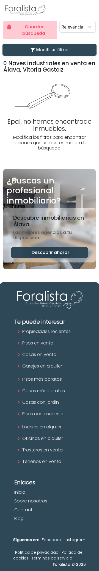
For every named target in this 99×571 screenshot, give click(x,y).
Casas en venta (39, 354)
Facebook (52, 539)
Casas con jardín (40, 402)
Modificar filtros (49, 50)
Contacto (24, 510)
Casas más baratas (43, 391)
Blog (19, 518)
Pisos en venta (37, 343)
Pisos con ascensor (43, 414)
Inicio (19, 492)
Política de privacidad (37, 552)
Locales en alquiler (42, 427)
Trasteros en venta (42, 450)
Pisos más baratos (42, 379)
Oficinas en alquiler (42, 438)
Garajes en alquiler (42, 366)
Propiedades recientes (46, 331)
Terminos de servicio (52, 558)
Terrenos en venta (41, 461)
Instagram (75, 539)
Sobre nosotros (30, 501)
